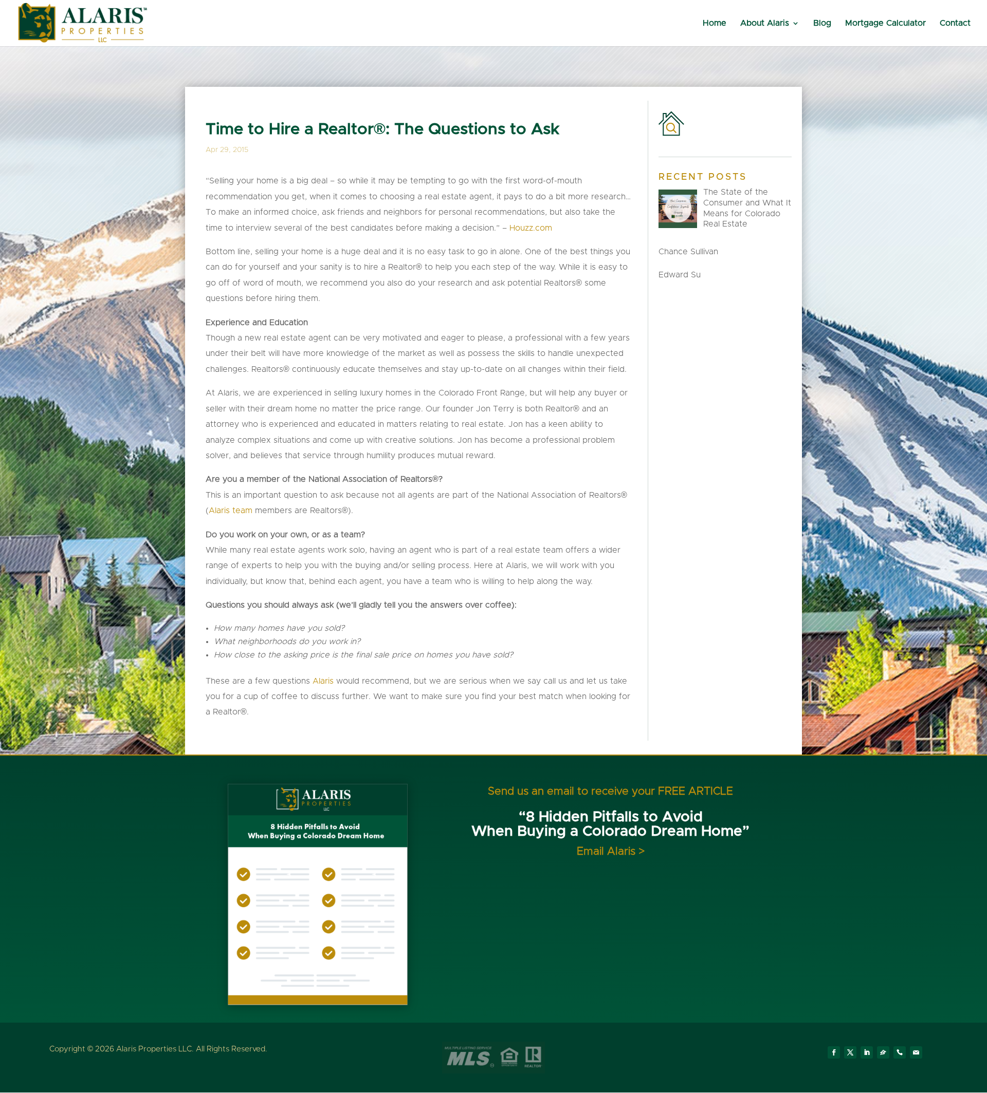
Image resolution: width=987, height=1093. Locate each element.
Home (714, 23)
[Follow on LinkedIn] (867, 1052)
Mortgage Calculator (885, 23)
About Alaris (764, 23)
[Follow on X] (850, 1052)
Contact (955, 23)
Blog (822, 23)
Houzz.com (530, 228)
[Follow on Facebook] (834, 1052)
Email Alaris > (611, 851)
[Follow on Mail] (916, 1052)
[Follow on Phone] (899, 1052)
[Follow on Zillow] (883, 1052)
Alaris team (230, 510)
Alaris (323, 681)
